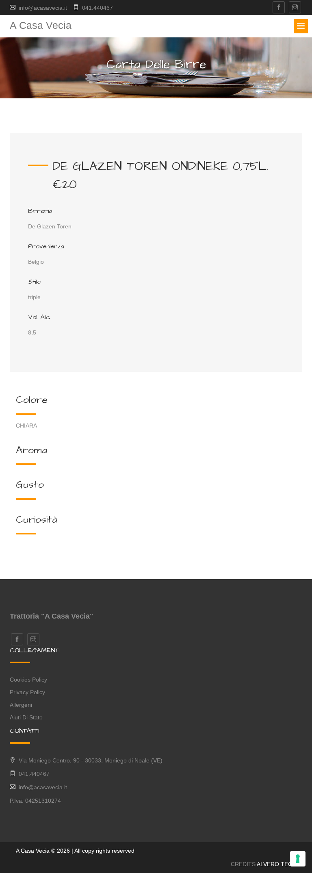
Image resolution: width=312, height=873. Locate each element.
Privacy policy (27, 692)
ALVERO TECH (276, 864)
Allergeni (21, 704)
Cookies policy (28, 679)
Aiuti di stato (26, 717)
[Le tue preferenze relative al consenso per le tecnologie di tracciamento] (298, 858)
